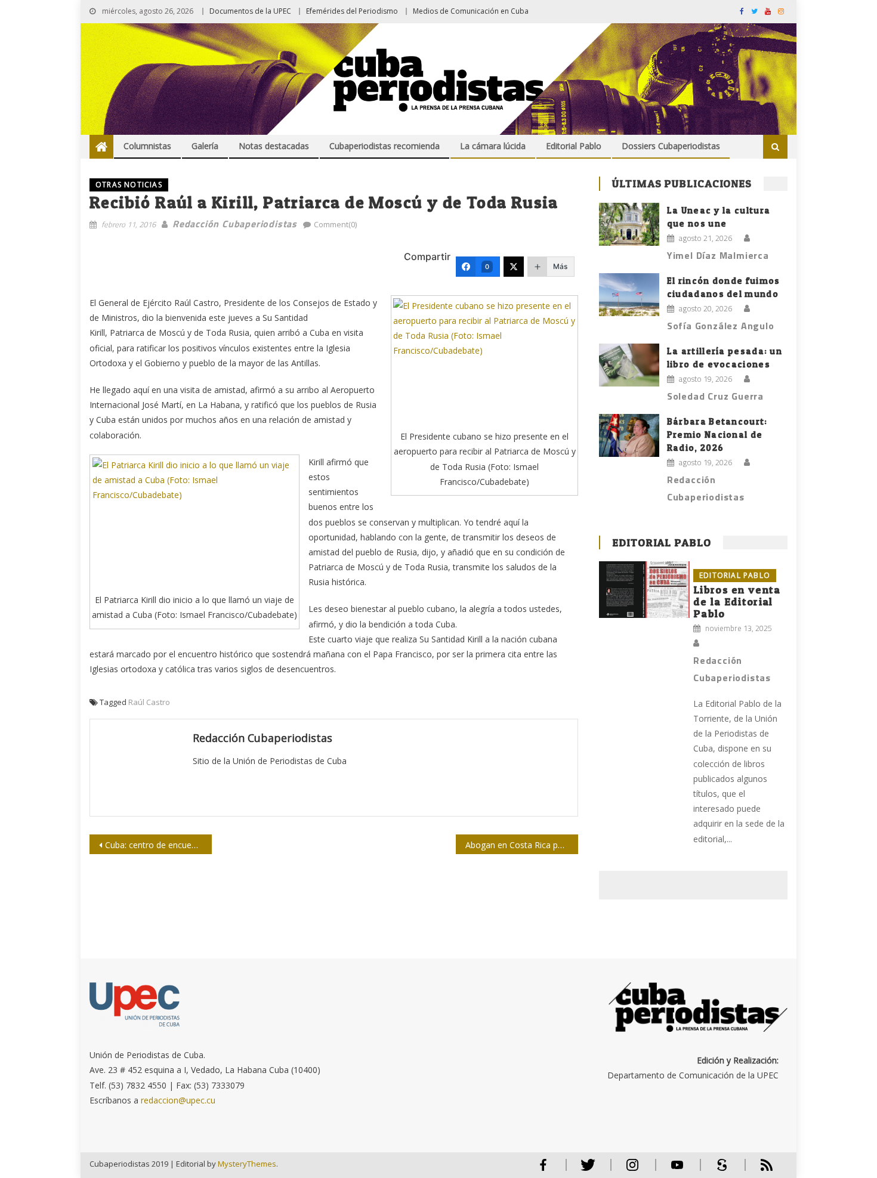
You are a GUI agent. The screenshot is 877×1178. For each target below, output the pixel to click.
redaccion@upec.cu (178, 1100)
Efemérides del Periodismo (352, 11)
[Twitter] (514, 266)
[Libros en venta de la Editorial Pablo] (644, 589)
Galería (205, 145)
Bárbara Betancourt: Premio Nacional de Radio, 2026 (717, 434)
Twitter (585, 1170)
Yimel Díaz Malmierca (718, 255)
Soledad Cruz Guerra (715, 396)
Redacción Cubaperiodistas (234, 224)
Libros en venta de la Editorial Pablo (737, 601)
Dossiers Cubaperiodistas (671, 145)
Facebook (543, 1170)
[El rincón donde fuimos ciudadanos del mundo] (629, 294)
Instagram (632, 1170)
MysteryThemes (247, 1163)
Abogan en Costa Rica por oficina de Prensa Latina (521, 845)
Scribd (718, 1170)
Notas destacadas (274, 145)
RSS (759, 1170)
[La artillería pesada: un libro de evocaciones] (629, 365)
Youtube (677, 1170)
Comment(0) (335, 224)
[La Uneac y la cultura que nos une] (629, 224)
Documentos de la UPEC (250, 11)
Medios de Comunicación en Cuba (471, 11)
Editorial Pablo (573, 145)
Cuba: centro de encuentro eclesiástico (158, 845)
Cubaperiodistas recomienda (384, 145)
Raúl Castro (149, 702)
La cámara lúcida (493, 145)
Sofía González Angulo (720, 326)
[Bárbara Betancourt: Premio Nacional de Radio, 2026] (629, 435)
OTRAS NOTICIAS (128, 185)
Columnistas (147, 145)
